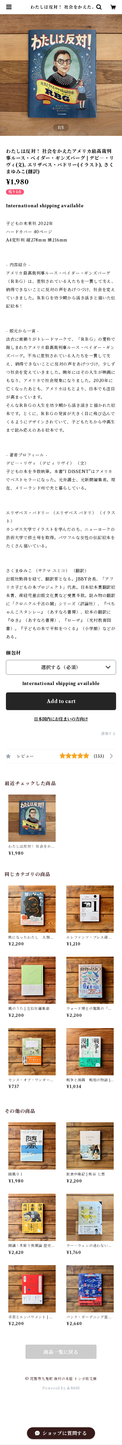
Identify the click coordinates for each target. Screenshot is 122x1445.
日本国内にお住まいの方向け (61, 719)
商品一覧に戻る (61, 1352)
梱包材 (13, 653)
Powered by (54, 1388)
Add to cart (61, 701)
